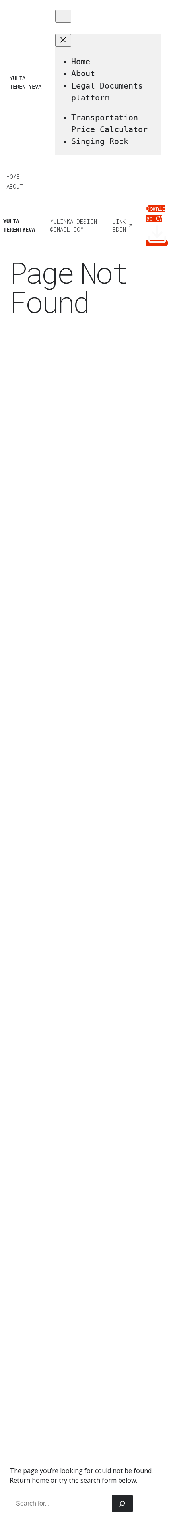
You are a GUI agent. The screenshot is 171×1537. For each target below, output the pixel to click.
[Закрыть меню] (63, 40)
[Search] (122, 1503)
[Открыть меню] (63, 16)
